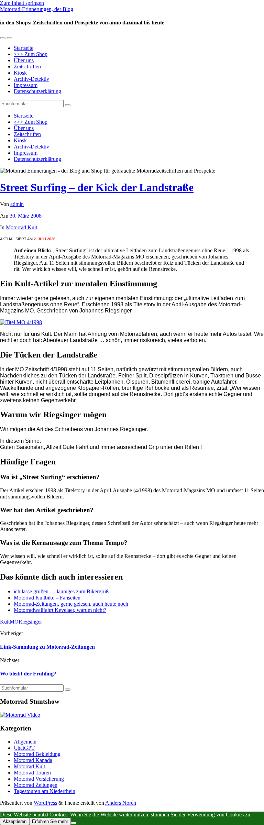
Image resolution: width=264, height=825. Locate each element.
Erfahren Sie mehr (50, 821)
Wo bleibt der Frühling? (28, 673)
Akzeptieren (14, 821)
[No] (73, 823)
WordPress (45, 803)
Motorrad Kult (21, 227)
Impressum (25, 85)
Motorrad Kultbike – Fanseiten (47, 598)
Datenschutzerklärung (37, 91)
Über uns (24, 60)
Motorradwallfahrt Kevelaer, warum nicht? (60, 610)
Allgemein (25, 742)
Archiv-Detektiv (31, 79)
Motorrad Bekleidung (37, 754)
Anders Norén (120, 803)
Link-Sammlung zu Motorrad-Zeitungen (47, 647)
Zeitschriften (27, 66)
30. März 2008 (26, 216)
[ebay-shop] (21, 322)
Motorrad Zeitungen (35, 785)
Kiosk (20, 73)
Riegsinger (30, 622)
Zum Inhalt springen (22, 3)
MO (14, 622)
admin (17, 204)
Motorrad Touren (32, 773)
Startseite (23, 48)
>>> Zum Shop (30, 54)
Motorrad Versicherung (39, 779)
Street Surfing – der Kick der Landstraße (97, 187)
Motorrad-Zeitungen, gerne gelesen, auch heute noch (71, 604)
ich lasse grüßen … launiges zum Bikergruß (61, 591)
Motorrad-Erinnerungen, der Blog (36, 9)
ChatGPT (24, 748)
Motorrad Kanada (33, 760)
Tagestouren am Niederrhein (44, 791)
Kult (5, 622)
